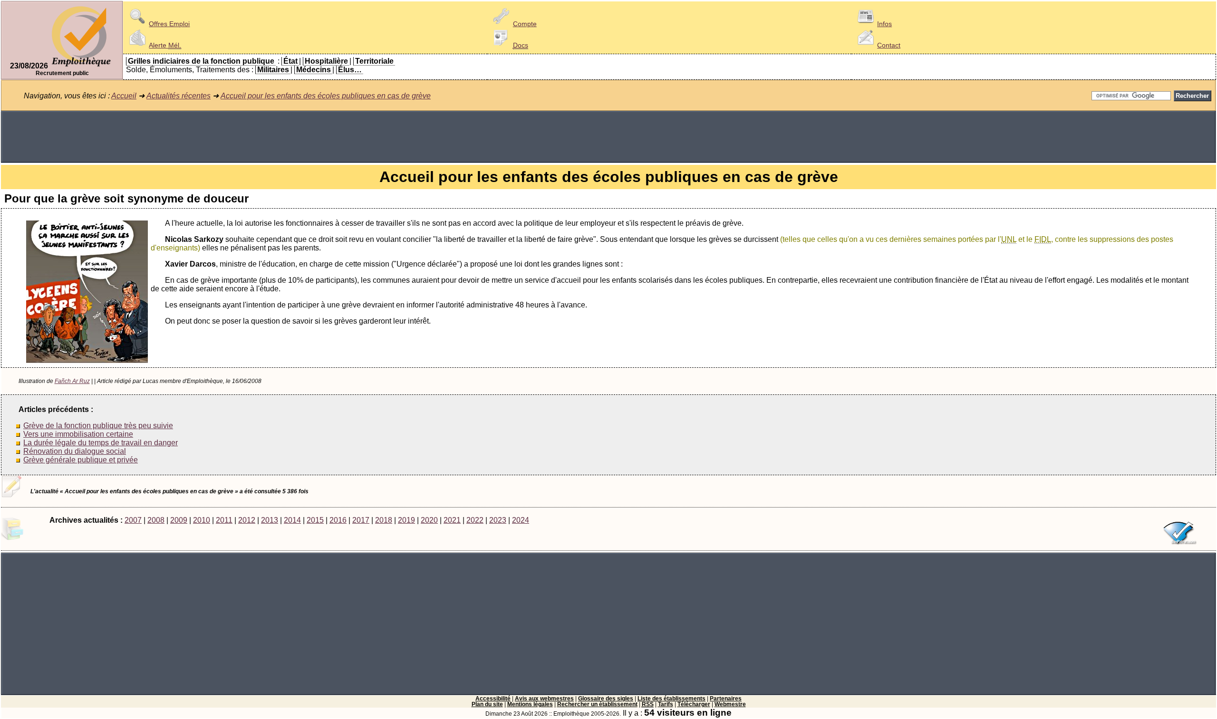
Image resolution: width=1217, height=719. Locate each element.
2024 (520, 520)
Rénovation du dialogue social (74, 451)
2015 (315, 520)
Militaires (273, 70)
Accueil (123, 96)
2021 (452, 520)
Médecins (313, 70)
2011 (224, 520)
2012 (246, 520)
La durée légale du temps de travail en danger (100, 443)
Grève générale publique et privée (80, 460)
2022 (474, 520)
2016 (338, 520)
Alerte (165, 45)
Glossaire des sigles (605, 698)
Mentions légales (530, 704)
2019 (406, 520)
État (290, 61)
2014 (292, 520)
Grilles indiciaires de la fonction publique (201, 61)
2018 (383, 520)
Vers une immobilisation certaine (78, 434)
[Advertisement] (608, 136)
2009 (178, 520)
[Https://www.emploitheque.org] (81, 66)
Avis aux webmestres (544, 698)
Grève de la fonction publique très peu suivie (98, 426)
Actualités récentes (178, 96)
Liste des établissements (671, 698)
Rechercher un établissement (597, 704)
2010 (201, 520)
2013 (269, 520)
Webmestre (730, 704)
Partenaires (726, 698)
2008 (155, 520)
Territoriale (374, 61)
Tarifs (665, 704)
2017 (360, 520)
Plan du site (487, 704)
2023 (497, 520)
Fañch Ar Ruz (72, 381)
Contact (888, 45)
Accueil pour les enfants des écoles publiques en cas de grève (326, 96)
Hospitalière (326, 61)
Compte (525, 24)
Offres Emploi (169, 24)
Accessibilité (493, 698)
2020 (429, 520)
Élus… (350, 70)
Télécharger (693, 704)
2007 (133, 520)
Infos (884, 24)
